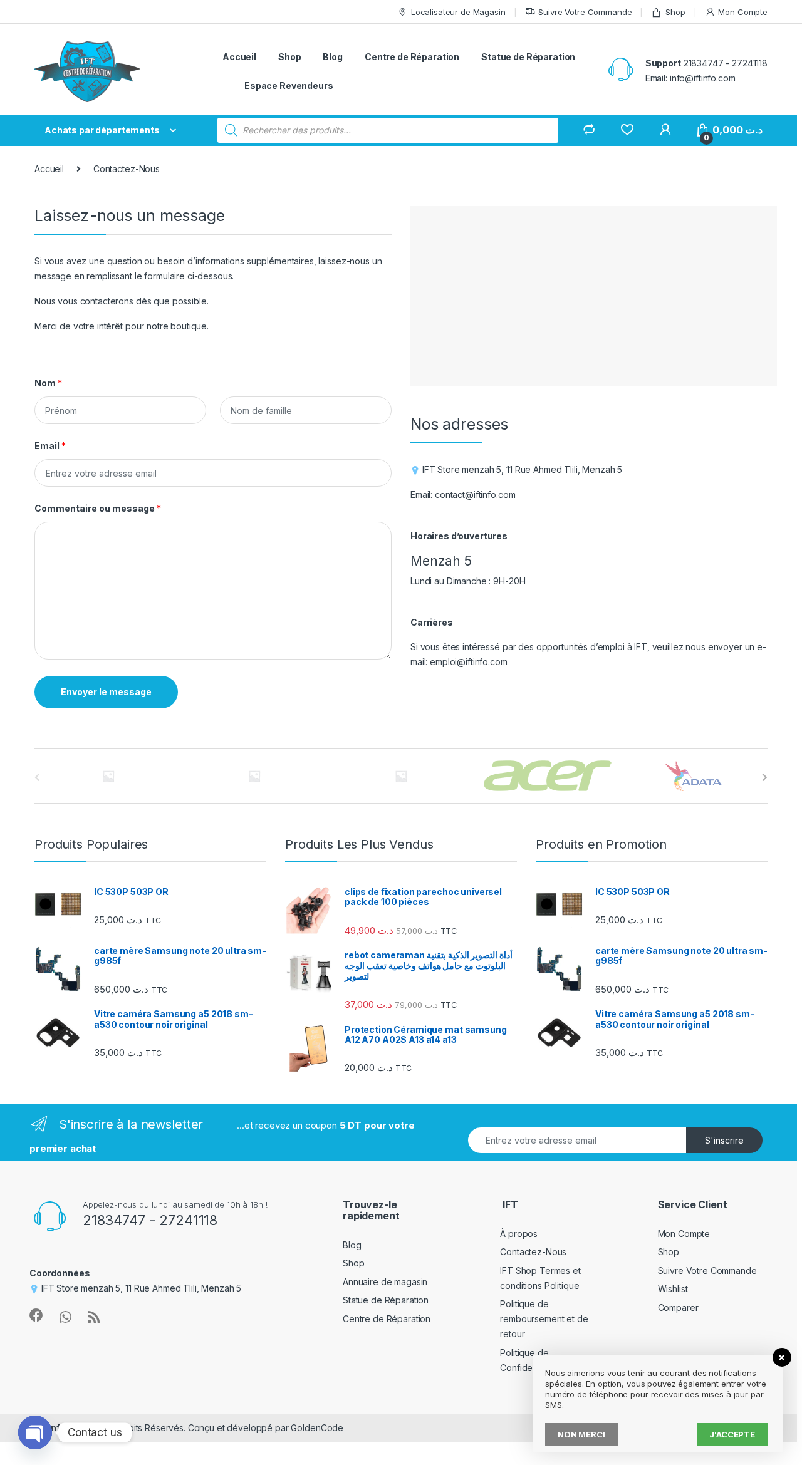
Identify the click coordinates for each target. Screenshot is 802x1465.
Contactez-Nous (533, 1251)
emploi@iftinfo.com (468, 661)
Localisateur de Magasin (458, 12)
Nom (48, 383)
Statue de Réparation (528, 56)
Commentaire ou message (97, 508)
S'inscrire (724, 1140)
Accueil (239, 56)
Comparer (678, 1307)
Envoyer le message (106, 691)
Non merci (581, 1434)
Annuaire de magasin (385, 1281)
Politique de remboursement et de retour (544, 1318)
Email (50, 445)
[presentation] (765, 777)
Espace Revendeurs (288, 85)
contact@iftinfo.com (475, 494)
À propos (519, 1233)
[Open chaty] (35, 1432)
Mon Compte (743, 12)
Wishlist (673, 1288)
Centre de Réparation (412, 56)
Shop (675, 12)
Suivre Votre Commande (585, 12)
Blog (332, 56)
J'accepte (732, 1434)
